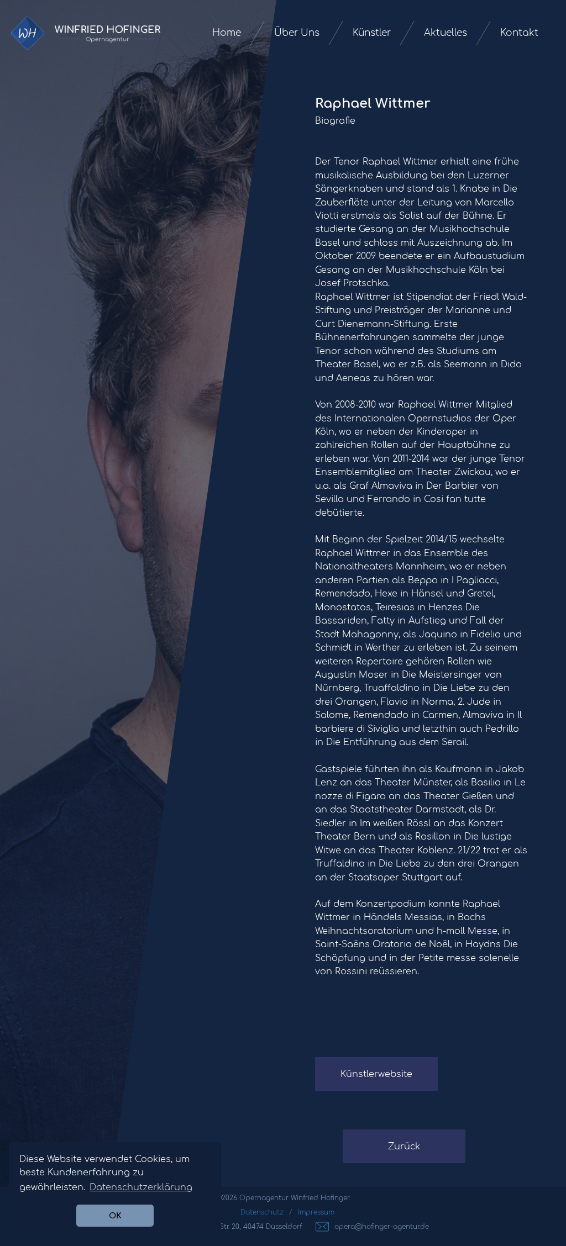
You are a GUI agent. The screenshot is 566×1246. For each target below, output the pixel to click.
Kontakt (519, 33)
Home (226, 33)
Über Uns (296, 33)
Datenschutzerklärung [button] (141, 1187)
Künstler (372, 33)
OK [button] (115, 1215)
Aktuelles (445, 33)
